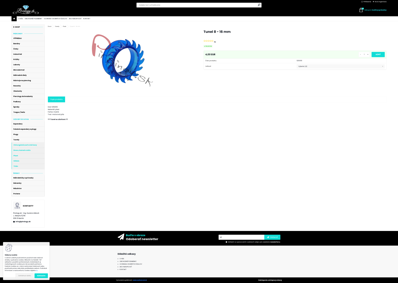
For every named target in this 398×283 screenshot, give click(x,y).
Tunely (57, 26)
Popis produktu (56, 99)
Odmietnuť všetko (24, 276)
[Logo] (26, 10)
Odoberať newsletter (142, 239)
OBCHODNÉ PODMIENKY (33, 19)
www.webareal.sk (140, 280)
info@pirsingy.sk (23, 221)
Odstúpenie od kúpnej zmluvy (270, 280)
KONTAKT (86, 19)
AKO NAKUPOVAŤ (75, 19)
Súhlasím (41, 275)
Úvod (49, 26)
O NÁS (20, 19)
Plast (64, 26)
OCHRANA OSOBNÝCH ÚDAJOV (55, 19)
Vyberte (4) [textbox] (302, 66)
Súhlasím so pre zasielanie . (254, 242)
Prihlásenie (367, 2)
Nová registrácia (380, 2)
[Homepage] (14, 18)
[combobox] (341, 66)
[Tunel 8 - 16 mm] (122, 61)
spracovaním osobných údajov (248, 242)
